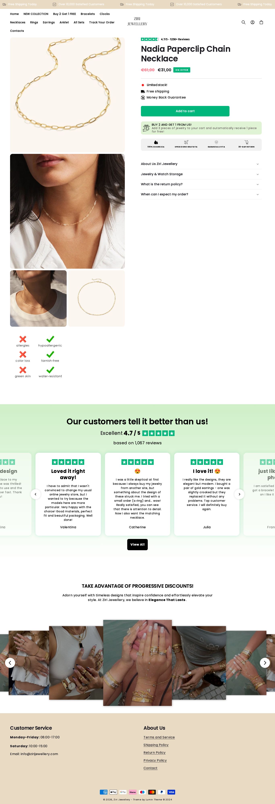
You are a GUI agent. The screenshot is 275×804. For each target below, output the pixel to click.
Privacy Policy (155, 760)
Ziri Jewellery (122, 799)
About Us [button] (154, 728)
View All (137, 544)
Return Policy (155, 752)
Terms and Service (159, 737)
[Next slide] (265, 663)
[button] (243, 22)
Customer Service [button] (31, 728)
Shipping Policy (156, 745)
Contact (151, 768)
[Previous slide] (10, 663)
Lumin (154, 799)
